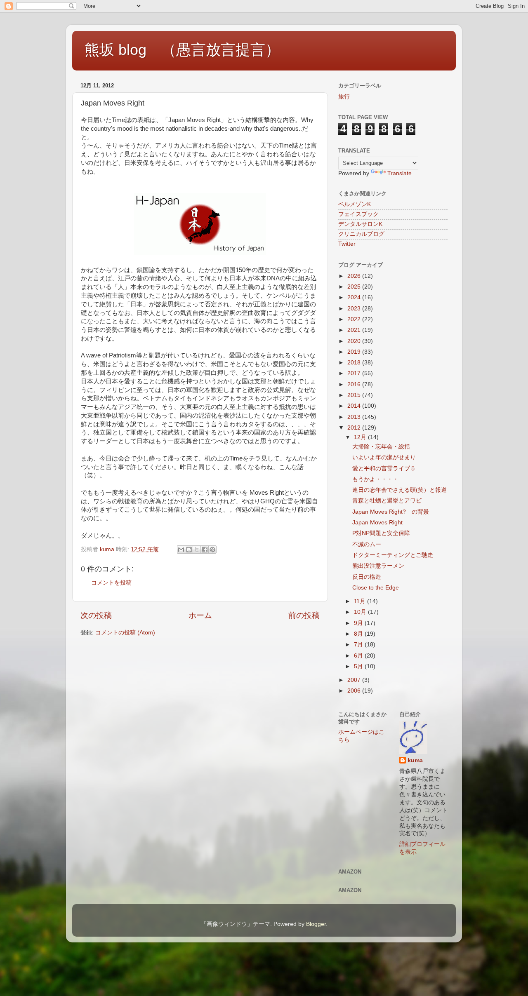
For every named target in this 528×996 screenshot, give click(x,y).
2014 (354, 406)
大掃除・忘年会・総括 (381, 447)
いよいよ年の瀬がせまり (384, 457)
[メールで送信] (181, 549)
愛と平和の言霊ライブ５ (384, 468)
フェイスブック (358, 214)
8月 (359, 634)
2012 (354, 428)
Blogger (316, 924)
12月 (361, 437)
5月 (359, 666)
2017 (354, 373)
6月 (359, 656)
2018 (354, 362)
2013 (354, 417)
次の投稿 (96, 615)
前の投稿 (304, 615)
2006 (354, 691)
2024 (354, 297)
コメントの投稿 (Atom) (125, 633)
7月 (359, 644)
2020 (354, 341)
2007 (354, 680)
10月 (361, 612)
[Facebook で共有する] (204, 549)
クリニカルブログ (361, 234)
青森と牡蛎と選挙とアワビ (387, 501)
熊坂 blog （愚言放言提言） (182, 49)
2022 (354, 319)
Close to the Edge (375, 588)
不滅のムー (366, 544)
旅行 (344, 97)
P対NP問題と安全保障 (381, 533)
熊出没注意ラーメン (378, 566)
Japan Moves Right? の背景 (390, 512)
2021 (354, 330)
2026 (354, 276)
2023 (354, 308)
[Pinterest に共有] (212, 549)
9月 (359, 623)
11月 (360, 601)
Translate (399, 173)
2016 (354, 384)
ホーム (200, 615)
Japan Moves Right (377, 522)
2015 (354, 395)
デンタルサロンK (360, 224)
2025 (354, 287)
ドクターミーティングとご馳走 (392, 555)
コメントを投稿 (111, 583)
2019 (354, 352)
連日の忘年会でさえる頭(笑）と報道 (399, 490)
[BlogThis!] (189, 549)
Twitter (347, 244)
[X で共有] (197, 549)
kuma (415, 760)
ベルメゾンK (354, 204)
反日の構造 (366, 577)
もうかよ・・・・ (375, 479)
